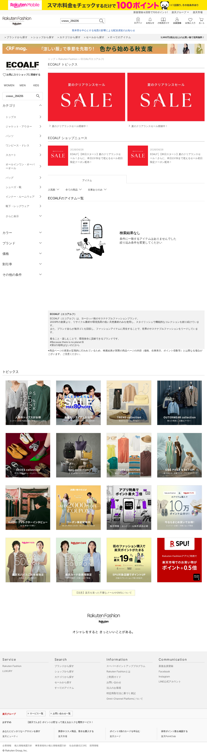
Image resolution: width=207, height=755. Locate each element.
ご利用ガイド (114, 676)
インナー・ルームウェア (20, 196)
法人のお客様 (114, 687)
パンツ (10, 135)
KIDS (36, 85)
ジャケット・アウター (19, 126)
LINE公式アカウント (170, 681)
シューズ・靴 (13, 187)
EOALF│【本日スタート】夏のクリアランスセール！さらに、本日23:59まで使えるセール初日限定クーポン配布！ (96, 158)
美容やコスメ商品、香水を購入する (76, 731)
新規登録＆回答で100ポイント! (150, 12)
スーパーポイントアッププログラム (126, 666)
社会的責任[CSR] (78, 745)
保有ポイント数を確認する (174, 731)
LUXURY (7, 671)
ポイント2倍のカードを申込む (125, 731)
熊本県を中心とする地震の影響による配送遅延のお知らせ (103, 30)
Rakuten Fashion (67, 58)
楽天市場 (198, 12)
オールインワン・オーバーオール (20, 166)
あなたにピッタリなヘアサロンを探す (21, 731)
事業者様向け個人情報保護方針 (50, 745)
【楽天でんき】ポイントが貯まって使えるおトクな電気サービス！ (60, 722)
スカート (11, 154)
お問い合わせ (114, 682)
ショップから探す (64, 671)
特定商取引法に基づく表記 (121, 693)
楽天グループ (179, 12)
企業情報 (6, 745)
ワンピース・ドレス (17, 145)
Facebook (164, 671)
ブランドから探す (64, 666)
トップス (11, 117)
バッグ (10, 177)
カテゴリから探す (64, 676)
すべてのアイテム (64, 687)
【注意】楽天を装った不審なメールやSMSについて (103, 592)
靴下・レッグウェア (17, 206)
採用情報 (94, 745)
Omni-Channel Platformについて (125, 698)
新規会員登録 (166, 666)
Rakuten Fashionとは (118, 671)
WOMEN (9, 85)
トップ (51, 58)
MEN (23, 85)
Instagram (164, 676)
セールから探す (63, 682)
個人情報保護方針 (23, 745)
